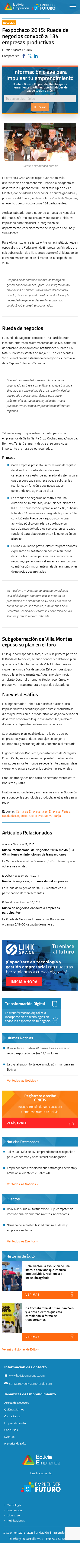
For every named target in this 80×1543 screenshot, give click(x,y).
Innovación (14, 1510)
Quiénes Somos (14, 1409)
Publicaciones (16, 1520)
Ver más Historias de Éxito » (20, 1349)
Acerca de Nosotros (16, 1403)
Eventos (9, 1437)
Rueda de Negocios (15, 815)
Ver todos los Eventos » (22, 1241)
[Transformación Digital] (31, 1012)
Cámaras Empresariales (32, 811)
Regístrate (16, 1123)
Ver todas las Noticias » (22, 1080)
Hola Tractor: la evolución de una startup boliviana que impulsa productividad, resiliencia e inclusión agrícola (47, 1271)
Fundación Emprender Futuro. (55, 1532)
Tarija (57, 815)
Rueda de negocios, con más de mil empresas (35, 881)
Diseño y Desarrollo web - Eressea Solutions (40, 1539)
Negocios (9, 23)
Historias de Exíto (15, 1443)
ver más (32, 1294)
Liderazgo (13, 1515)
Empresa (55, 811)
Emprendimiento (15, 1423)
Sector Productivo (40, 815)
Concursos (11, 1430)
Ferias (66, 811)
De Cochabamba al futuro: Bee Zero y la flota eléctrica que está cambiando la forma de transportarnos (49, 1314)
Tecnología (14, 1505)
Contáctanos (12, 1416)
